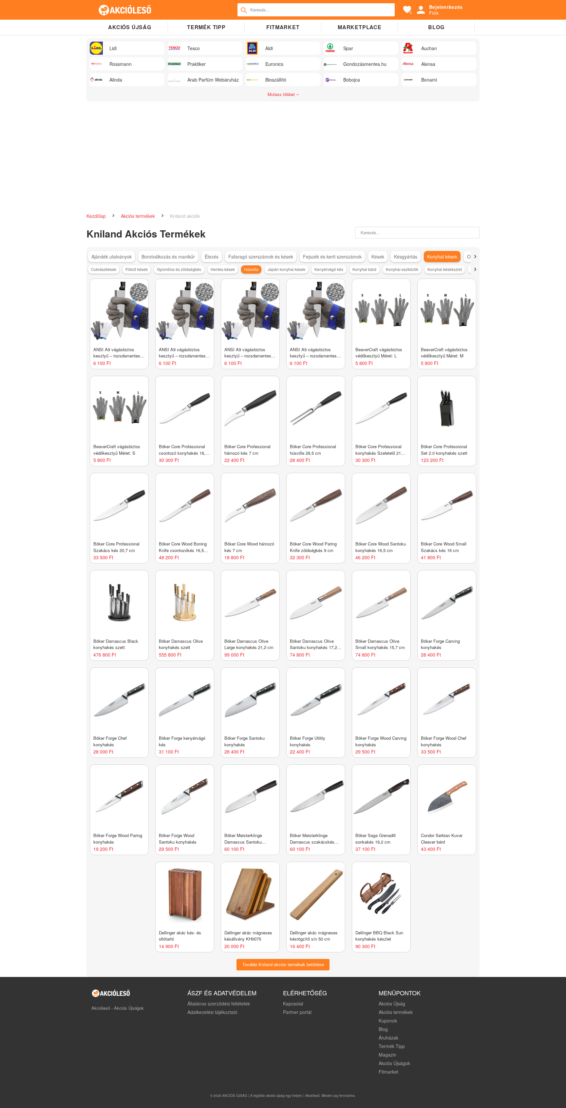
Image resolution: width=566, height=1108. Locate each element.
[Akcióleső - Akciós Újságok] (125, 10)
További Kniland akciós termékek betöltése (283, 964)
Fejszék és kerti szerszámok (332, 256)
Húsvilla (251, 269)
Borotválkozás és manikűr (168, 256)
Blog (436, 27)
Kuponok (388, 1020)
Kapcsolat (293, 1003)
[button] (475, 256)
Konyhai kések (442, 256)
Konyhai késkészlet (444, 269)
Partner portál (297, 1012)
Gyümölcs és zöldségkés (179, 269)
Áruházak (388, 1037)
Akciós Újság (392, 1003)
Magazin (387, 1054)
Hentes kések (223, 269)
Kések (377, 256)
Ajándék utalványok (111, 256)
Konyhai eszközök (402, 269)
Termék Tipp (392, 1046)
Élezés (211, 256)
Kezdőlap (96, 216)
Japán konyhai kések (286, 269)
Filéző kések (136, 269)
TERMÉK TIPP (206, 27)
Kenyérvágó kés (328, 269)
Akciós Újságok (394, 1063)
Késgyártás (405, 256)
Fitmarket (282, 27)
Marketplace (360, 27)
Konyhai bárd (364, 269)
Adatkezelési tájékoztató (212, 1012)
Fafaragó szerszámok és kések (260, 256)
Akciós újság (129, 27)
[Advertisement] (283, 160)
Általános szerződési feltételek (218, 1003)
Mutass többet (282, 94)
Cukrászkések (103, 269)
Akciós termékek (138, 216)
